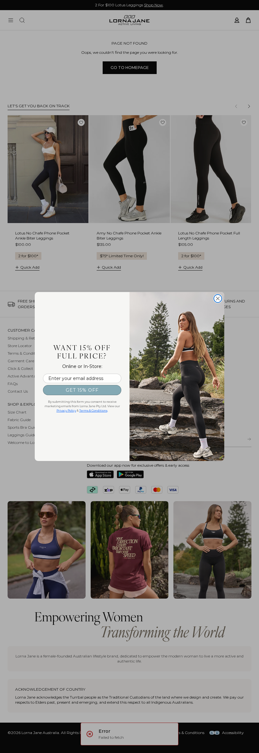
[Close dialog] (218, 298)
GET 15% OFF (82, 390)
